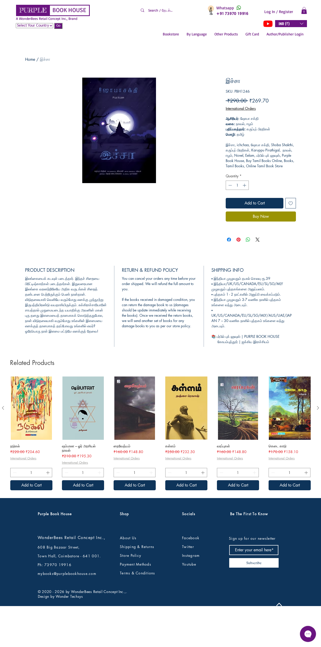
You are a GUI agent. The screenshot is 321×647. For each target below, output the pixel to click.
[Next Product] (318, 441)
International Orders (241, 108)
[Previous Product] (3, 441)
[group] (160, 467)
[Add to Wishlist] (290, 203)
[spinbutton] (237, 185)
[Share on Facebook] (229, 240)
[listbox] (291, 23)
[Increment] (245, 185)
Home (30, 59)
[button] (304, 10)
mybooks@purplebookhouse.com (67, 607)
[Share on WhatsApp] (248, 240)
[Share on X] (258, 240)
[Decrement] (229, 185)
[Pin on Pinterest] (238, 240)
